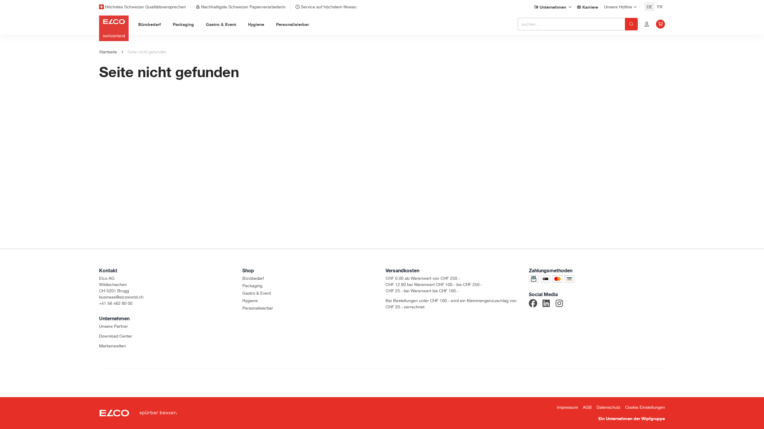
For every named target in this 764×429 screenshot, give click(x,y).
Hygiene (250, 300)
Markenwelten (112, 345)
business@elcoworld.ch (121, 297)
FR (660, 6)
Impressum (567, 407)
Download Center (115, 336)
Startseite (108, 51)
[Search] (631, 24)
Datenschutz (608, 407)
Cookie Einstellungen (645, 407)
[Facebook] (533, 304)
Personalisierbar (257, 308)
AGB (587, 407)
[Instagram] (559, 304)
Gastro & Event (256, 293)
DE (649, 6)
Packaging (252, 285)
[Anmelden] (646, 24)
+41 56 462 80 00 (116, 303)
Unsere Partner (113, 326)
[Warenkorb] (660, 24)
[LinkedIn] (546, 304)
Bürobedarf (253, 278)
